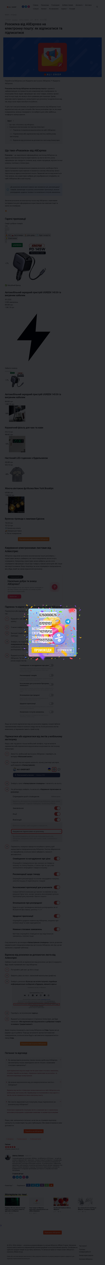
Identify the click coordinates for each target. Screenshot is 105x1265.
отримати (65, 650)
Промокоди (43, 650)
